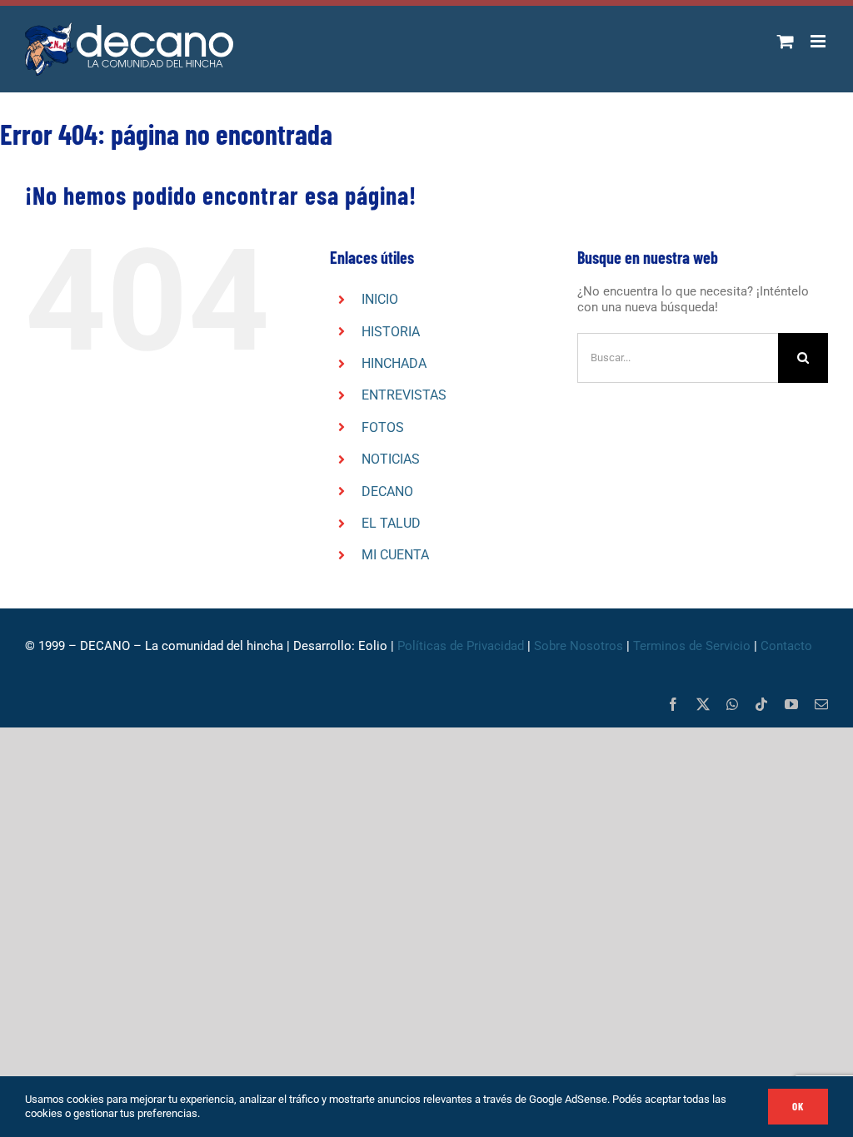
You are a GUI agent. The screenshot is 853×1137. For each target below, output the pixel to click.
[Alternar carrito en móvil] (785, 41)
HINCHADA (394, 363)
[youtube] (791, 704)
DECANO (387, 491)
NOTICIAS (391, 459)
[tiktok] (761, 704)
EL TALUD (391, 523)
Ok (798, 1106)
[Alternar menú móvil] (819, 41)
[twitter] (703, 704)
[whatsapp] (732, 704)
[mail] (821, 704)
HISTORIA (391, 332)
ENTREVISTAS (404, 395)
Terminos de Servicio (692, 645)
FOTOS (383, 427)
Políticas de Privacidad (460, 645)
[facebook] (673, 704)
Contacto (788, 645)
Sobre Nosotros (578, 645)
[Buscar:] (677, 357)
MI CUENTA (395, 555)
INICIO (380, 299)
